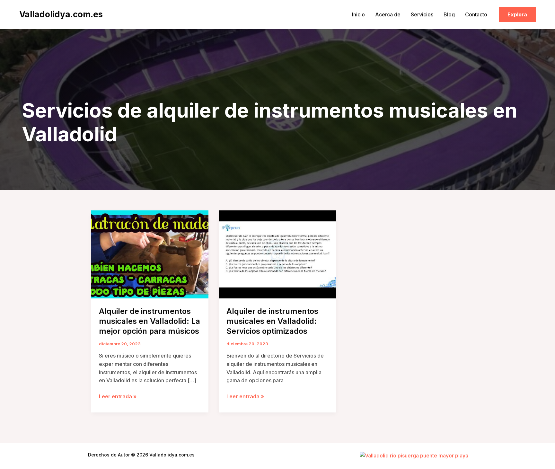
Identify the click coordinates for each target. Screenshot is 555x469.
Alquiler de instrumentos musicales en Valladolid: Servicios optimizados (272, 321)
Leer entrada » (118, 397)
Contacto (476, 14)
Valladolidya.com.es (61, 14)
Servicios (422, 14)
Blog (449, 14)
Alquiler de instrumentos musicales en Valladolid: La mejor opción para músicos (149, 321)
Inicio (358, 14)
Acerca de (388, 14)
